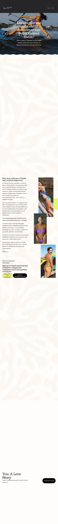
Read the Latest (49, 480)
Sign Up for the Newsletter (7, 275)
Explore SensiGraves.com (19, 275)
